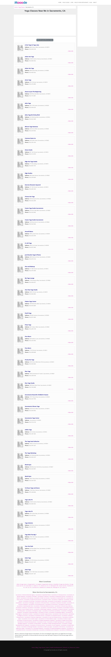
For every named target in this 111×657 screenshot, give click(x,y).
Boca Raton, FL (29, 585)
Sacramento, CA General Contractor (60, 609)
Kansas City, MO (62, 585)
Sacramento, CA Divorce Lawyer (64, 618)
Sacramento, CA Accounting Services (36, 604)
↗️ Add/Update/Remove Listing (44, 40)
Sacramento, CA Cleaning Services (59, 594)
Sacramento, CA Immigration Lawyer (33, 610)
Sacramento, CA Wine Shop (41, 601)
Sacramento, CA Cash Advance (54, 601)
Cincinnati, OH (35, 587)
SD (60, 587)
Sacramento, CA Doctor (28, 614)
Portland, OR (49, 587)
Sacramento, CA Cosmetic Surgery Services (43, 614)
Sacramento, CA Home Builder (34, 623)
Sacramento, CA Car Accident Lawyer (30, 618)
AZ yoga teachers (31, 584)
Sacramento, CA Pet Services (59, 626)
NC (24, 587)
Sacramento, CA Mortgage (28, 602)
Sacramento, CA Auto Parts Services (48, 607)
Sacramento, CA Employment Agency (57, 612)
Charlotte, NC (70, 585)
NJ (28, 587)
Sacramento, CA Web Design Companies (42, 609)
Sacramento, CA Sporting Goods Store (25, 606)
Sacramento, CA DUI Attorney (27, 598)
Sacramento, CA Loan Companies (53, 625)
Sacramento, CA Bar (46, 599)
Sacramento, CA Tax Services (51, 604)
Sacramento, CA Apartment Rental (43, 594)
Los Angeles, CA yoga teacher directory (44, 584)
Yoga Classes (66, 2)
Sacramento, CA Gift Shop (28, 601)
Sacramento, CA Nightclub (57, 599)
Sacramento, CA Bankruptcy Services (57, 596)
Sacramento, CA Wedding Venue (66, 630)
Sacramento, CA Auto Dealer (34, 607)
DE (24, 585)
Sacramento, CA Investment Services (36, 615)
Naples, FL (36, 585)
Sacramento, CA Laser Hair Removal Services (52, 617)
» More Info (70, 51)
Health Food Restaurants (81, 2)
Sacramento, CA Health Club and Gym (64, 620)
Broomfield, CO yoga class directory (61, 584)
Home (59, 2)
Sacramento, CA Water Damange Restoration (51, 623)
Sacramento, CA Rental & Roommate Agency (25, 594)
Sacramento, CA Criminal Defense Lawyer (48, 618)
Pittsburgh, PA (56, 587)
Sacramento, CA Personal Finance (42, 602)
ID (47, 585)
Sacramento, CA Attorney (43, 596)
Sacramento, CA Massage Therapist (29, 626)
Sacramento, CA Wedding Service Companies (49, 630)
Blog (90, 2)
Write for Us (66, 647)
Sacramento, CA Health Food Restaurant (55, 622)
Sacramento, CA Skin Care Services (60, 614)
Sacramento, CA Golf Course (65, 604)
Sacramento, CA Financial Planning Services (27, 622)
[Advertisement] (45, 25)
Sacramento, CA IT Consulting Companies (34, 628)
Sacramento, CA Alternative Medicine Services (44, 606)
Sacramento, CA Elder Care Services (42, 598)
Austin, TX (64, 587)
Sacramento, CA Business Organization (33, 617)
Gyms (72, 2)
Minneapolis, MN (54, 585)
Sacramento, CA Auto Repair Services (65, 607)
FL (39, 585)
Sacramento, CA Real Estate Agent (30, 612)
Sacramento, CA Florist (43, 612)
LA (49, 585)
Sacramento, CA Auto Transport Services (24, 609)
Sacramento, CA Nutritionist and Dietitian (51, 610)
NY (30, 587)
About (95, 2)
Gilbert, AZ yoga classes (22, 584)
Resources (72, 647)
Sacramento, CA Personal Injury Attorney (63, 606)
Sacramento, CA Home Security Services (32, 599)
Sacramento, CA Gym (41, 622)
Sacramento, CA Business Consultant (58, 602)
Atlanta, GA (43, 585)
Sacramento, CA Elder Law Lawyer (45, 626)
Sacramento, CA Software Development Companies (44, 620)
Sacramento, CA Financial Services (24, 620)
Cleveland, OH (43, 587)
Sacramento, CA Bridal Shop (32, 630)
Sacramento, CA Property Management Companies (55, 628)
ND (26, 587)
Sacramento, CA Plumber (31, 596)
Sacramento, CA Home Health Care (58, 598)
